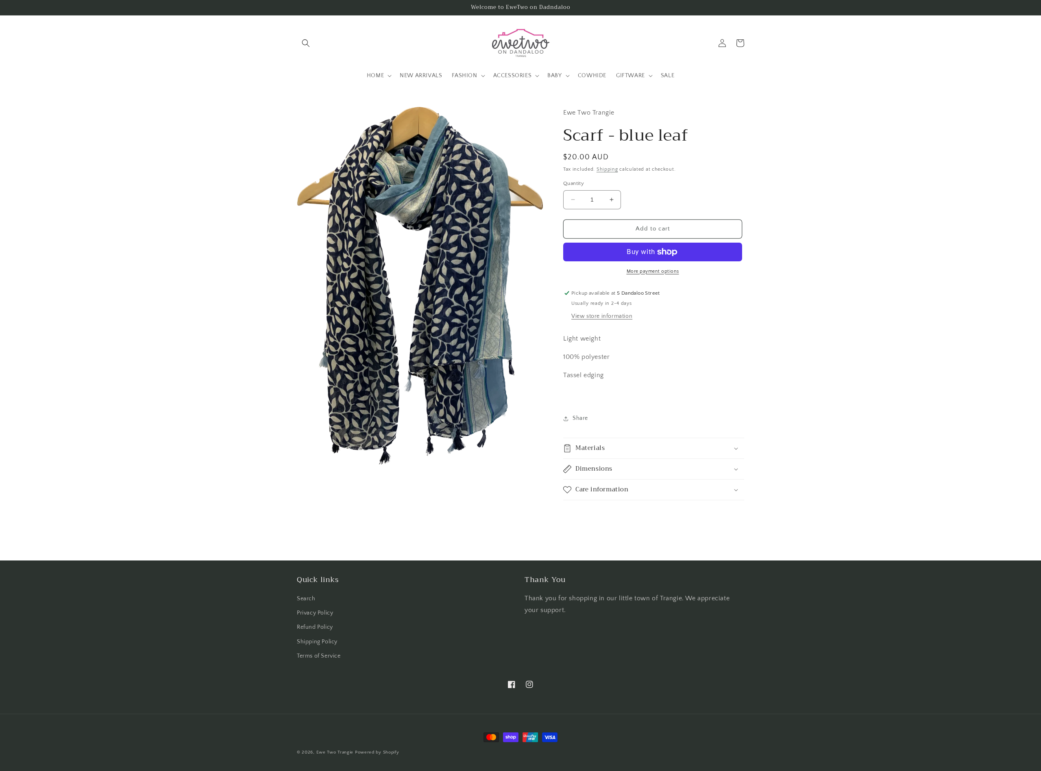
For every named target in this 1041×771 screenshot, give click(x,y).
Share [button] (580, 418)
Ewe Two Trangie (335, 752)
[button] (306, 43)
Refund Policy (315, 627)
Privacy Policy (315, 613)
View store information (601, 316)
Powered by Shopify (377, 752)
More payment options (653, 271)
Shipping (607, 169)
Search (306, 598)
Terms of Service (319, 656)
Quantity (573, 183)
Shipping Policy (317, 642)
